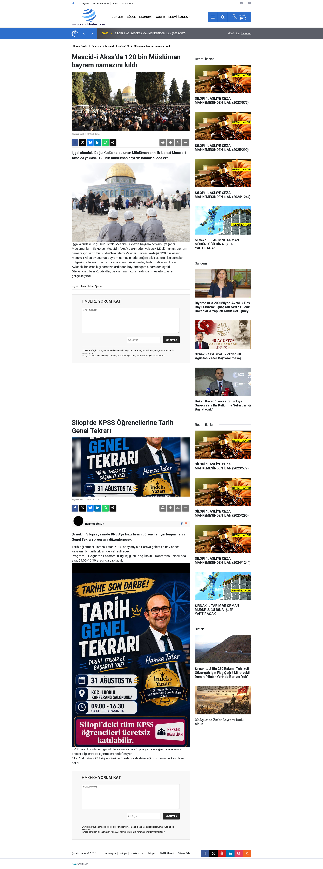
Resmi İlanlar (179, 17)
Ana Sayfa (81, 46)
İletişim (151, 853)
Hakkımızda (137, 853)
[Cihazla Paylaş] (113, 142)
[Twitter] (82, 142)
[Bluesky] (90, 142)
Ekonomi (145, 17)
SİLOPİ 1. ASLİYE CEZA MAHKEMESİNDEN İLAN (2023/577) (150, 33)
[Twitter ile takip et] (213, 853)
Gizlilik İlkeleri (167, 853)
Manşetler (84, 3)
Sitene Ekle (127, 3)
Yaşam (160, 17)
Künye (123, 853)
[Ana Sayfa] (73, 3)
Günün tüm (239, 33)
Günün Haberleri (101, 3)
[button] (170, 142)
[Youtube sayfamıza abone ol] (222, 853)
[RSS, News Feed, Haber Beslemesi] (247, 853)
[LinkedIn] (97, 142)
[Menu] (213, 17)
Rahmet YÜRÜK (94, 523)
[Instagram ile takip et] (186, 523)
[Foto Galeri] (249, 3)
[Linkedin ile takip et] (230, 853)
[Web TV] (241, 3)
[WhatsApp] (105, 142)
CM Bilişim (82, 864)
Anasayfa (110, 853)
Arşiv (115, 3)
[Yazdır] (162, 142)
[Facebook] (75, 142)
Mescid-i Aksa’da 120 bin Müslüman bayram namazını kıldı (138, 46)
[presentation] (84, 33)
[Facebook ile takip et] (182, 523)
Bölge (131, 17)
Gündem (117, 17)
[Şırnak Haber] (88, 16)
